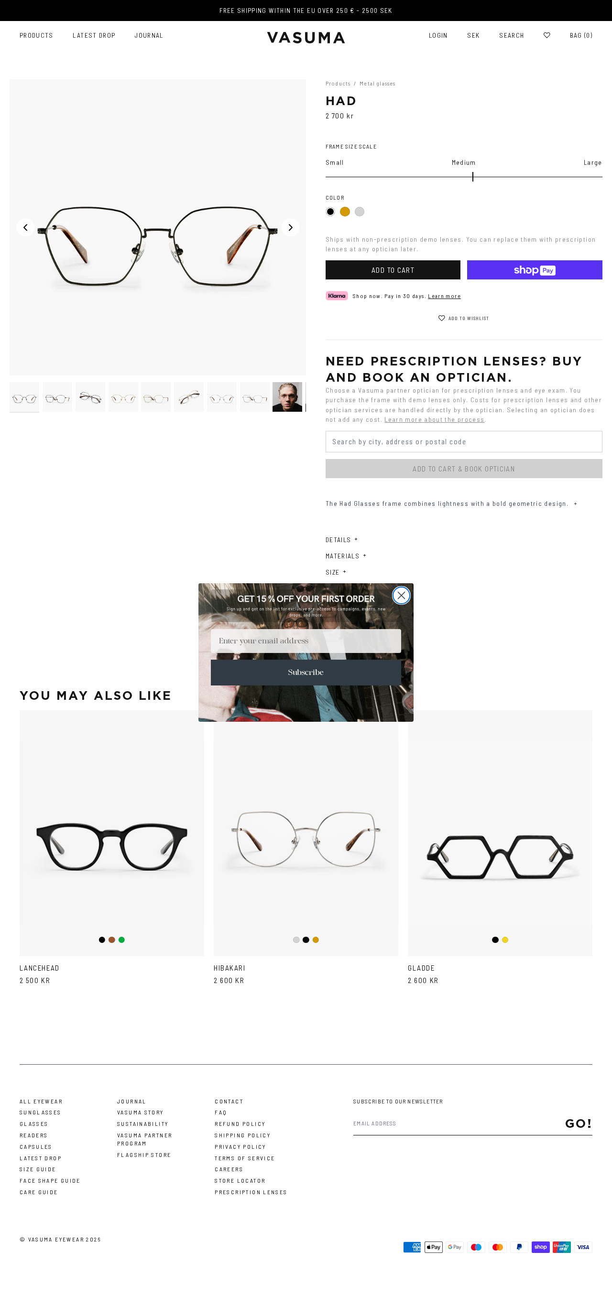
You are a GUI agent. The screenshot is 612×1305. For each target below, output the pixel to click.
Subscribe (306, 672)
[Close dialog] (401, 595)
